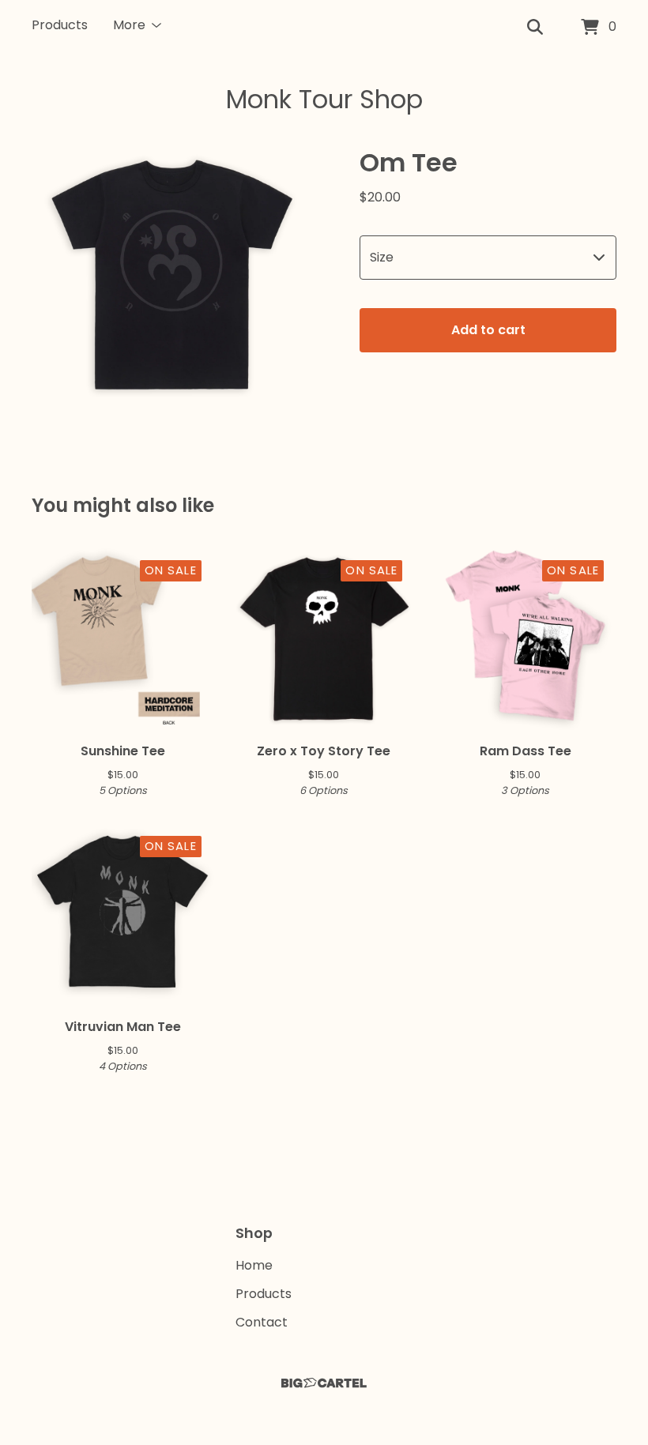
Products (60, 25)
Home (254, 1265)
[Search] (535, 28)
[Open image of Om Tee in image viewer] (172, 280)
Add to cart (488, 330)
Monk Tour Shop (324, 99)
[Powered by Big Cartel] (324, 1383)
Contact (261, 1322)
